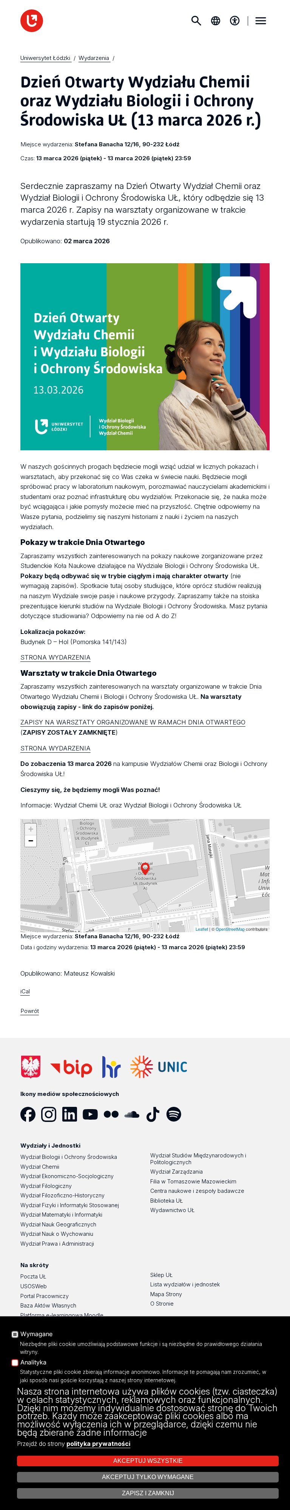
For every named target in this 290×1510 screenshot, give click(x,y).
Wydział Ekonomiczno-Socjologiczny (67, 1176)
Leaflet (202, 929)
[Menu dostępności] (235, 21)
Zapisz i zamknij (148, 1493)
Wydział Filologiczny (46, 1186)
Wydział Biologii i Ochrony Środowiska (68, 1157)
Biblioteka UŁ (166, 1200)
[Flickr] (113, 1114)
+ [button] (30, 829)
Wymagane (36, 1334)
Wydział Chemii (39, 1166)
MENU (261, 21)
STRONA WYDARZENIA (55, 657)
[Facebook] (30, 1114)
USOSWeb (33, 1286)
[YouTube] (93, 1114)
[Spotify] (176, 1114)
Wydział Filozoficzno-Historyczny (62, 1195)
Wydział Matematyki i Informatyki (61, 1214)
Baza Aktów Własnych (48, 1305)
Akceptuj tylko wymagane (148, 1477)
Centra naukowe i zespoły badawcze (197, 1191)
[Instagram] (51, 1114)
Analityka (33, 1362)
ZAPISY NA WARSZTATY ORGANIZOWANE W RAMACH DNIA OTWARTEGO (132, 722)
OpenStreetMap (230, 929)
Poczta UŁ (33, 1276)
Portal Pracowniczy (44, 1296)
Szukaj (196, 21)
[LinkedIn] (72, 1114)
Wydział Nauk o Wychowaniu (56, 1234)
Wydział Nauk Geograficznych (58, 1224)
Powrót (29, 1010)
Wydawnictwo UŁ (172, 1210)
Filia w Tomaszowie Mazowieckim (193, 1181)
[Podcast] (197, 1114)
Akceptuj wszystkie (148, 1461)
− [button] (30, 841)
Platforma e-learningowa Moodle (61, 1315)
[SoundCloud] (134, 1114)
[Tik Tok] (155, 1114)
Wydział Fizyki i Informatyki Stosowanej (69, 1205)
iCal (25, 991)
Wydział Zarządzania (176, 1171)
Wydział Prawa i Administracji (57, 1243)
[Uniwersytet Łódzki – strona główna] (31, 20)
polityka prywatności (98, 1443)
